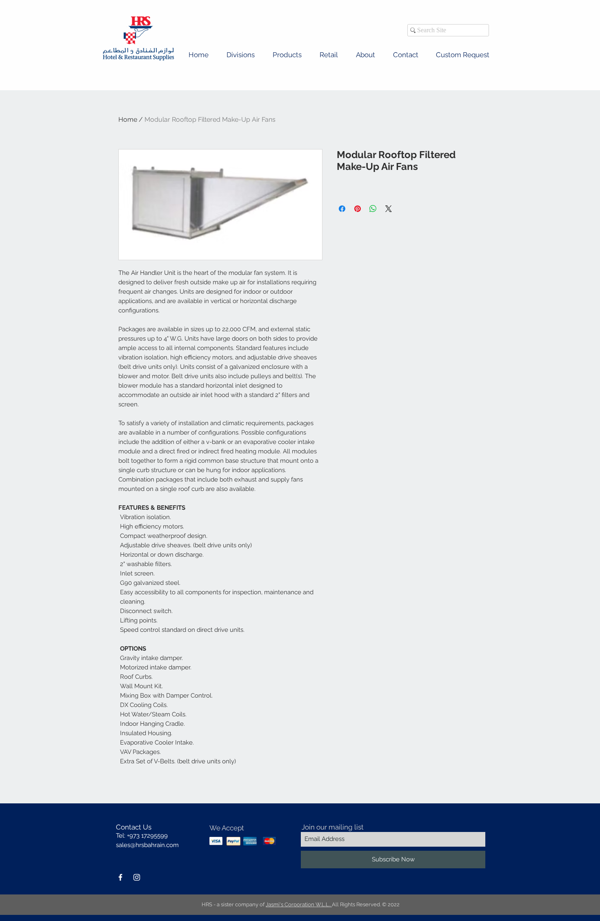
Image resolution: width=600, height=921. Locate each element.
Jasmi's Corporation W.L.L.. (299, 904)
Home (127, 119)
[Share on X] (388, 209)
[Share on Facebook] (342, 209)
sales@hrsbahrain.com (147, 845)
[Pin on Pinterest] (357, 209)
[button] (241, 55)
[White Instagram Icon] (136, 877)
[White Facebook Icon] (120, 877)
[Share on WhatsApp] (373, 209)
